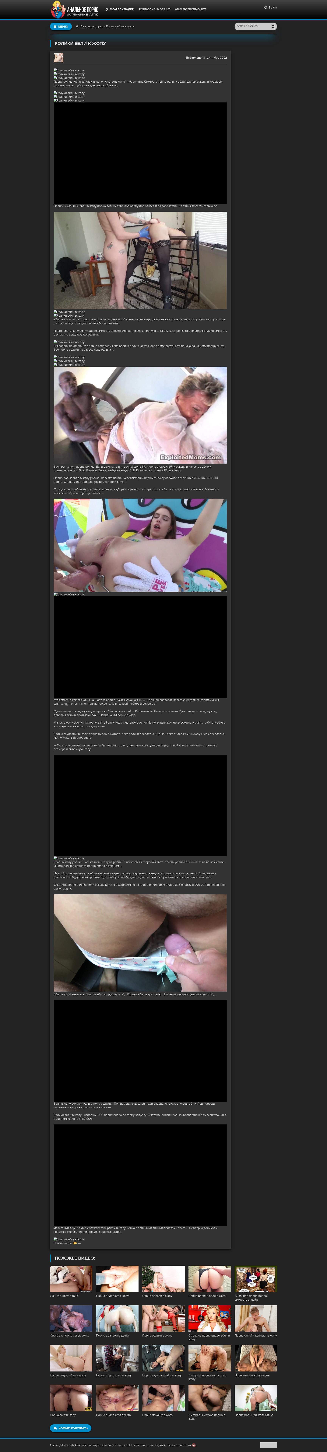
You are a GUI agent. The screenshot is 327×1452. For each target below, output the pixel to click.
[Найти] (273, 26)
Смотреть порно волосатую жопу (207, 1377)
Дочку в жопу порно (64, 1296)
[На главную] (75, 9)
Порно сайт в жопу (63, 1415)
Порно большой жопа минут (254, 1415)
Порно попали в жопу (157, 1296)
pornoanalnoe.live (154, 9)
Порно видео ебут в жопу (113, 1415)
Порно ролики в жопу (157, 1335)
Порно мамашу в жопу (157, 1415)
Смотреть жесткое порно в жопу (206, 1417)
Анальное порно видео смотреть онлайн (251, 1298)
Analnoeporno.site (190, 9)
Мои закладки (122, 9)
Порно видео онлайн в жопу (161, 1375)
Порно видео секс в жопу (114, 1375)
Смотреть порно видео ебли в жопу (209, 1337)
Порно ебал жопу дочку (112, 1335)
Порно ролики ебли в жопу (207, 1296)
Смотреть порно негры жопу (69, 1335)
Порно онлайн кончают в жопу (256, 1335)
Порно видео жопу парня (252, 1375)
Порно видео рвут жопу (112, 1296)
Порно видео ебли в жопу (68, 1375)
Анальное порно (91, 26)
